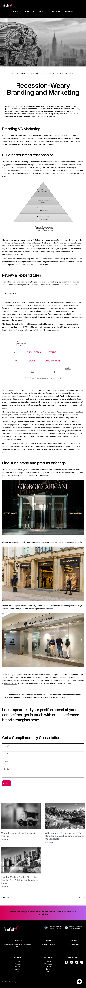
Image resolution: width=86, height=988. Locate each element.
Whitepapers (48, 964)
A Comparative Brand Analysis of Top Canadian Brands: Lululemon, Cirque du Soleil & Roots (65, 836)
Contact (17, 971)
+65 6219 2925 (74, 944)
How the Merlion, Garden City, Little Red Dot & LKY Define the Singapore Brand (19, 880)
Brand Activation (22, 74)
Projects (44, 11)
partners (5, 262)
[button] (43, 913)
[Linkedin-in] (76, 962)
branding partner (10, 683)
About (16, 11)
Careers (48, 969)
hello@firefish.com (48, 944)
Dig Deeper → (5, 839)
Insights (56, 11)
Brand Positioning (44, 74)
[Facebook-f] (66, 962)
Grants (69, 11)
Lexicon (48, 966)
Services (29, 11)
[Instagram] (71, 962)
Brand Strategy (65, 74)
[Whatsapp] (81, 962)
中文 (48, 971)
